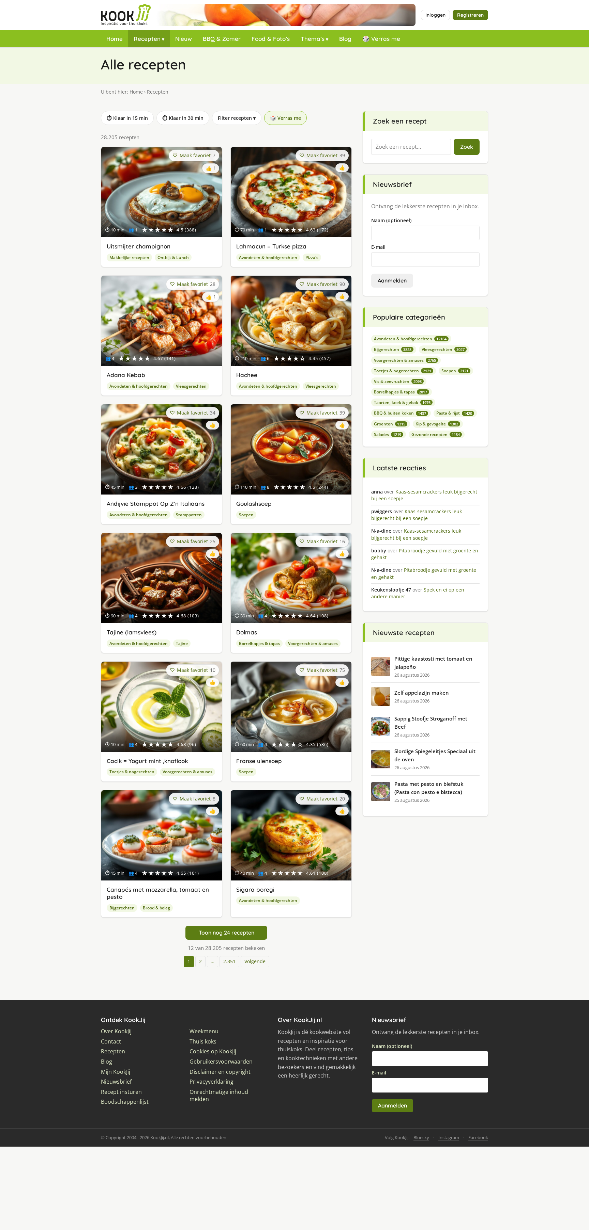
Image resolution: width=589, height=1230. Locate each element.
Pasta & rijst (454, 413)
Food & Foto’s (271, 38)
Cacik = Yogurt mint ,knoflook (147, 760)
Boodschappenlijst (125, 1101)
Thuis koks (203, 1041)
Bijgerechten (122, 908)
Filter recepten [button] (237, 118)
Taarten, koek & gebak (402, 402)
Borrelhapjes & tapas (259, 643)
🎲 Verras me (381, 38)
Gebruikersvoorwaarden (221, 1061)
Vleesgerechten (191, 386)
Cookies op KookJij (213, 1051)
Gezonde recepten (435, 434)
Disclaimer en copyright (220, 1071)
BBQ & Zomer (222, 38)
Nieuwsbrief (116, 1081)
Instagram (448, 1137)
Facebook (478, 1137)
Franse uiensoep (259, 760)
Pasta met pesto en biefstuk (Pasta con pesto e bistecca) (429, 787)
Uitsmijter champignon (138, 246)
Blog (345, 38)
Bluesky (421, 1137)
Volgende (255, 961)
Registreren (470, 15)
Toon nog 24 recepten (226, 932)
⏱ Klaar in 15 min (127, 118)
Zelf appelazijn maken (421, 692)
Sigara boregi (255, 889)
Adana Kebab (126, 374)
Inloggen (435, 15)
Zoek (466, 146)
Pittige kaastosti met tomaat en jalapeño (433, 662)
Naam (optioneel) (391, 220)
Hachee (246, 374)
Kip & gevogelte (437, 424)
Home (114, 38)
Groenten (389, 424)
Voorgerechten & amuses (313, 643)
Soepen (246, 515)
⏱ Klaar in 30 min (182, 118)
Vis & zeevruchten (398, 381)
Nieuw (183, 38)
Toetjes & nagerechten (131, 772)
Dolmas (246, 632)
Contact (111, 1041)
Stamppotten (189, 515)
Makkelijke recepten (129, 257)
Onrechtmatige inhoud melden (219, 1095)
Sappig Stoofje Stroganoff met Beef (430, 722)
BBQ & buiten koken (400, 413)
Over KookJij (116, 1031)
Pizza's (311, 257)
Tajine (182, 643)
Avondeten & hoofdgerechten (268, 257)
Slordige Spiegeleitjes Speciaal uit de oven (434, 755)
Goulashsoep (254, 503)
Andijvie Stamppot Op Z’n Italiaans (156, 503)
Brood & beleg (156, 908)
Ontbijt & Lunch (173, 257)
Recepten (147, 38)
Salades (387, 434)
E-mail (378, 247)
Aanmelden (392, 280)
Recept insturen (121, 1092)
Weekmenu (204, 1031)
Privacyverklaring (211, 1081)
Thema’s (312, 38)
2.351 (229, 961)
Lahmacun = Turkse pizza (271, 246)
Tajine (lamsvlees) (131, 632)
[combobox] (411, 147)
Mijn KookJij (115, 1071)
